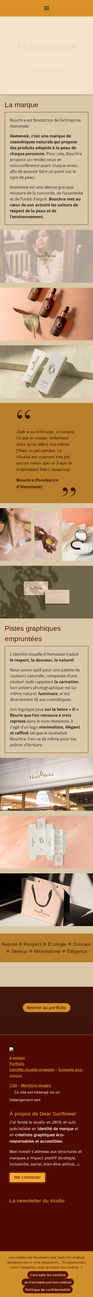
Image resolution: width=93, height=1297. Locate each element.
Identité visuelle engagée (31, 1070)
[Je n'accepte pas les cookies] (86, 1274)
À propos (17, 1058)
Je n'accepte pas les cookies (47, 1282)
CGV (13, 1085)
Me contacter (27, 1177)
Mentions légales (36, 1085)
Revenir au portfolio (46, 1007)
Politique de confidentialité (47, 1290)
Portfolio (16, 1064)
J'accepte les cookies (47, 1275)
